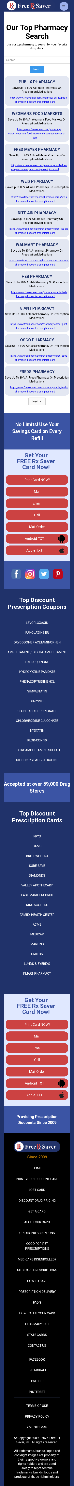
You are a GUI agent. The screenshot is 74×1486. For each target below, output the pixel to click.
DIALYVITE (37, 701)
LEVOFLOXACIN (37, 623)
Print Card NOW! (37, 480)
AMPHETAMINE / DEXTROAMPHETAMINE (37, 652)
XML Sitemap (37, 1427)
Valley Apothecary (37, 885)
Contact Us (37, 1345)
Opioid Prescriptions (37, 1233)
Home (37, 1168)
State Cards (37, 1335)
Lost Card (37, 1190)
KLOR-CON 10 (37, 740)
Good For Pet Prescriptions (37, 1246)
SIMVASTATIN (37, 691)
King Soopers (37, 905)
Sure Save (37, 866)
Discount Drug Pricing (37, 1200)
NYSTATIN (37, 730)
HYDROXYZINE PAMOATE (37, 672)
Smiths (37, 954)
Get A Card (37, 1211)
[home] (29, 6)
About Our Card (37, 1222)
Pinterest (37, 1392)
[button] (64, 6)
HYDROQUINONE (37, 662)
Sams (37, 846)
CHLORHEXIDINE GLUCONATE (37, 721)
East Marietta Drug (37, 895)
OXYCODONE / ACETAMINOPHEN (37, 642)
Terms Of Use (37, 1406)
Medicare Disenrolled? (37, 1259)
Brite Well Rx (37, 856)
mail (37, 491)
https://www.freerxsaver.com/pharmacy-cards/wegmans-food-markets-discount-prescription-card (37, 133)
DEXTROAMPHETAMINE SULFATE (37, 750)
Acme (37, 924)
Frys (37, 836)
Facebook (37, 1359)
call (37, 515)
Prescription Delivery (37, 1292)
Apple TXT (34, 550)
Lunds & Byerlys (37, 964)
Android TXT (34, 538)
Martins (37, 944)
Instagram (37, 1370)
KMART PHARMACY (37, 973)
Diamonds (37, 875)
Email (37, 503)
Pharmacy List (37, 1324)
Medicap (37, 934)
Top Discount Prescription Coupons (37, 603)
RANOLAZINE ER (37, 632)
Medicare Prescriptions (37, 1270)
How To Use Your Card (37, 1313)
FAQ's (37, 1302)
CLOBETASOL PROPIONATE (37, 711)
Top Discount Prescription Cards (37, 817)
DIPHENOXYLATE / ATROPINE (37, 760)
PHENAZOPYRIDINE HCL (37, 681)
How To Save (37, 1281)
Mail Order (37, 527)
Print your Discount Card (37, 1179)
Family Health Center (37, 915)
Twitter (37, 1381)
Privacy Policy (37, 1416)
